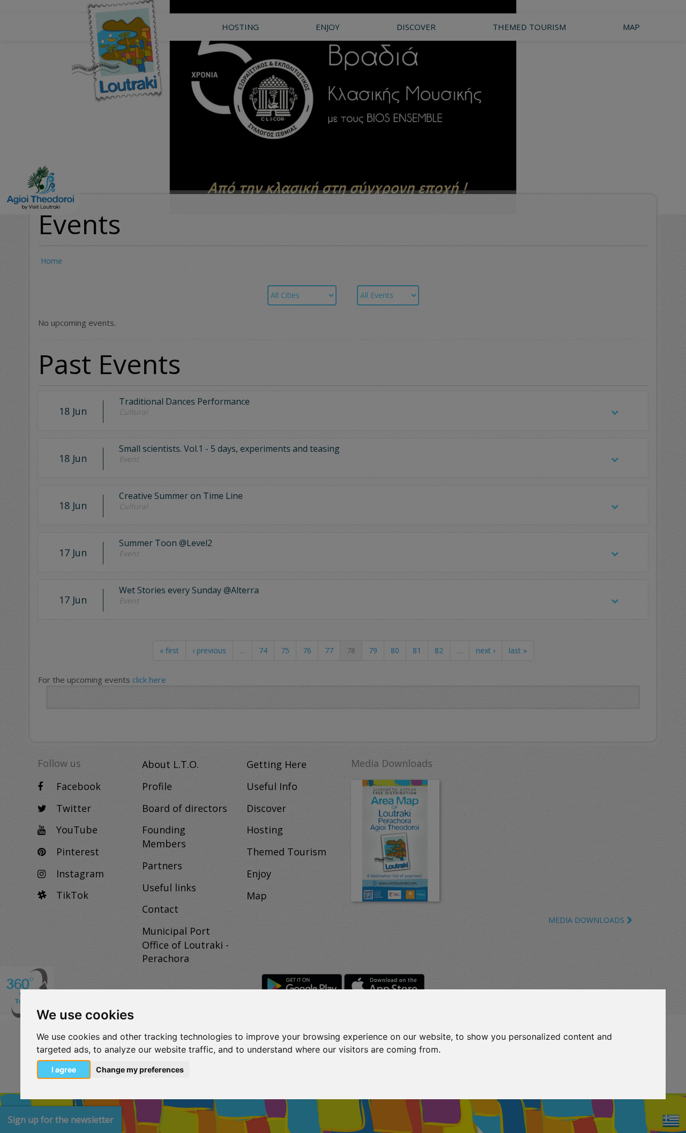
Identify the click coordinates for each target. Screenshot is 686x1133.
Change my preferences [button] (140, 1069)
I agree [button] (63, 1069)
